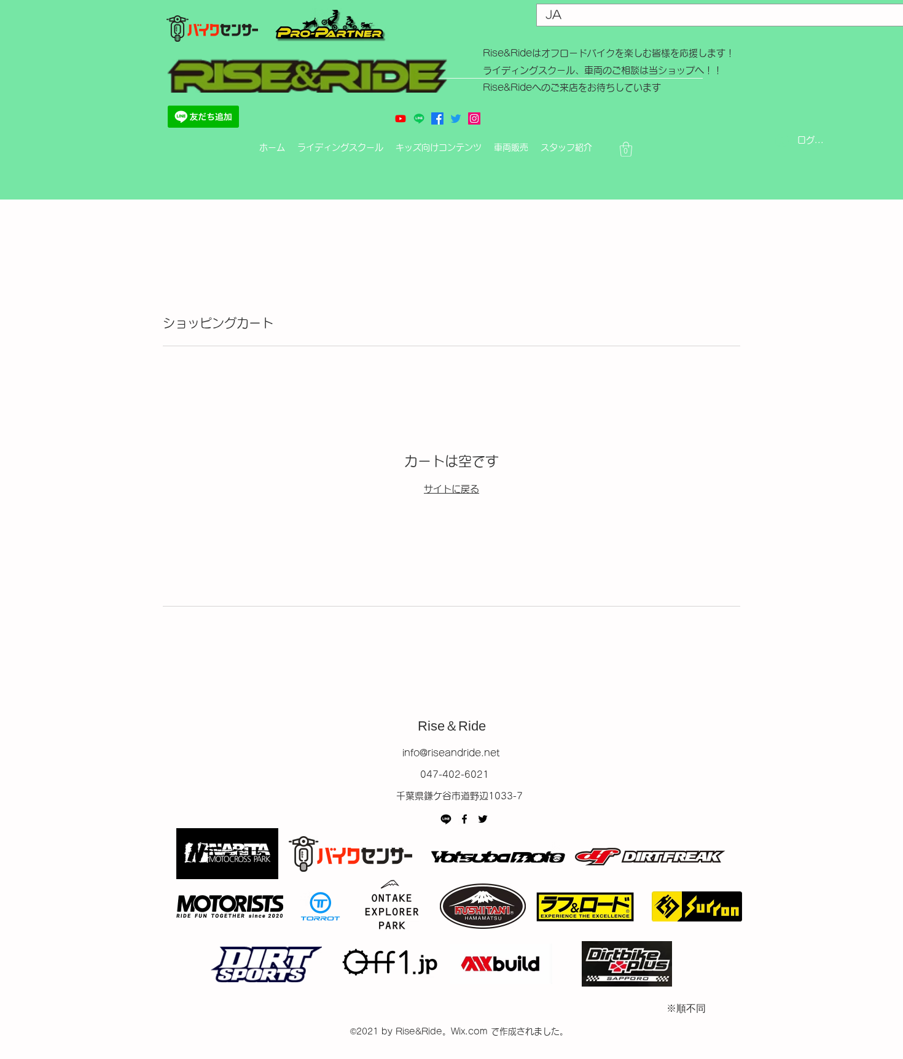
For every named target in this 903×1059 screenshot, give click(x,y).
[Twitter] (483, 819)
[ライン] (419, 118)
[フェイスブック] (437, 118)
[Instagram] (474, 118)
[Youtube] (400, 118)
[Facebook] (464, 819)
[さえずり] (456, 118)
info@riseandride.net (451, 753)
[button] (626, 149)
